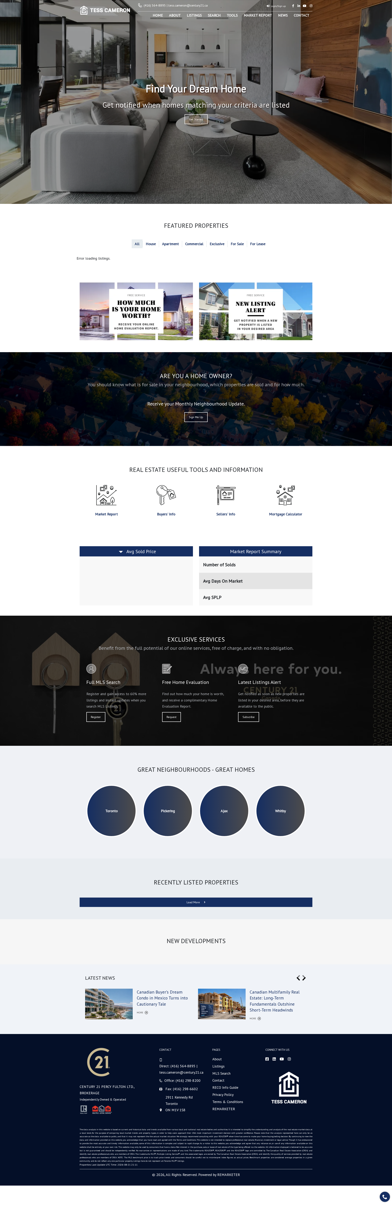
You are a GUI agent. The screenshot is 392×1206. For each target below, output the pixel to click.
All (137, 243)
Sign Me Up (196, 417)
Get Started (196, 119)
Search (214, 15)
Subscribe (249, 717)
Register (96, 717)
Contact (301, 15)
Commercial (194, 243)
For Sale (237, 243)
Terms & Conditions (227, 1101)
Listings (194, 15)
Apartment (170, 243)
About (175, 15)
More (140, 1012)
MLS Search (221, 1073)
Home (158, 15)
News (283, 15)
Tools (232, 15)
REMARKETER (223, 1109)
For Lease (257, 243)
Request (171, 717)
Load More (194, 902)
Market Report (258, 15)
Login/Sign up (278, 6)
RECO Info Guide (225, 1087)
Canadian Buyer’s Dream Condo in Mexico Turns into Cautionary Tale (162, 998)
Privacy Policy (223, 1094)
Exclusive (217, 243)
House (151, 243)
